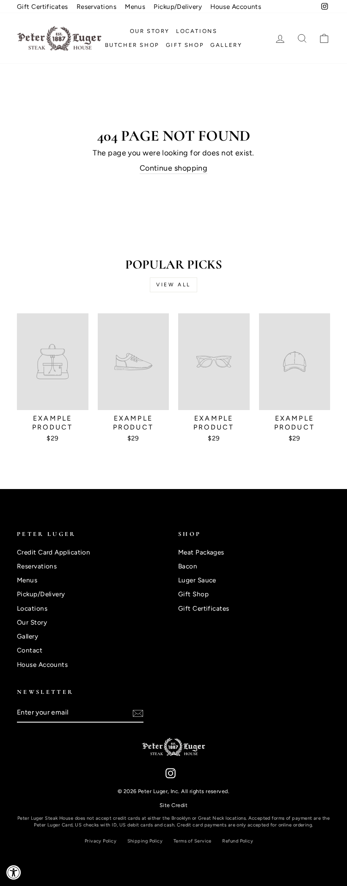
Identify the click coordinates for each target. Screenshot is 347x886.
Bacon (187, 566)
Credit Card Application (53, 552)
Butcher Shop (132, 45)
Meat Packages (201, 552)
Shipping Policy (145, 841)
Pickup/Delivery (178, 7)
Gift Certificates (42, 7)
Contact (29, 650)
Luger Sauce (197, 580)
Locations (196, 31)
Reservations (96, 7)
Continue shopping (174, 168)
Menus (135, 7)
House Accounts (235, 7)
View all (173, 285)
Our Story (150, 31)
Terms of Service (193, 841)
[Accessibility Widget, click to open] (13, 872)
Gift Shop (185, 45)
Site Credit (173, 805)
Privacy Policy (100, 841)
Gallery (226, 45)
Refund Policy (237, 841)
